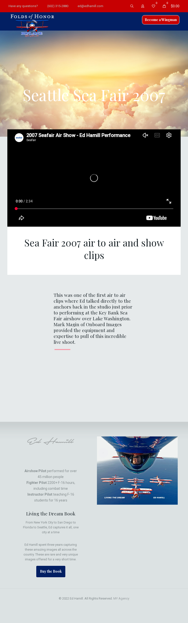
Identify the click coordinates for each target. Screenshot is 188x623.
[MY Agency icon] (104, 605)
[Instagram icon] (99, 605)
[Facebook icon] (79, 605)
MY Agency (121, 598)
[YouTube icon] (89, 605)
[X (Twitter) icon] (84, 605)
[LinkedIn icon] (94, 605)
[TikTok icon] (109, 605)
